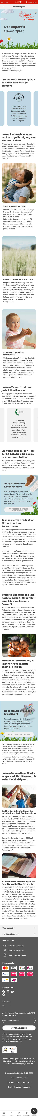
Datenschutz (21, 1077)
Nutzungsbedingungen (17, 1063)
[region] (19, 109)
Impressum (26, 1087)
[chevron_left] (3, 6)
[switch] (12, 1052)
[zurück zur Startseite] (18, 2)
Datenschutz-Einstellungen (19, 1082)
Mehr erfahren (16, 1041)
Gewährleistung (14, 1087)
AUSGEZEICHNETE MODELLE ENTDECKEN (19, 510)
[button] (32, 2)
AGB (12, 1077)
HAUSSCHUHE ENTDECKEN (18, 734)
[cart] (34, 1111)
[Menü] (15, 1047)
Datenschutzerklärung (25, 1061)
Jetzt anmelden (19, 1028)
